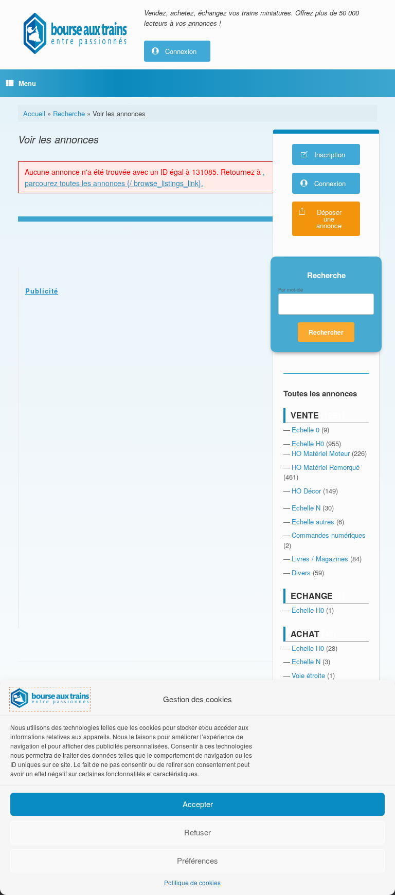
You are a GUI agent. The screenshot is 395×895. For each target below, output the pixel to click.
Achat (305, 634)
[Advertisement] (147, 384)
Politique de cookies (192, 882)
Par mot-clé (290, 290)
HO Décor (306, 491)
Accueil (34, 113)
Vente (305, 415)
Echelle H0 (308, 443)
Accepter (198, 803)
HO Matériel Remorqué (326, 467)
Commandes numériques (329, 535)
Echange (312, 595)
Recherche (69, 113)
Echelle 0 (305, 429)
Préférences (197, 860)
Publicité (41, 291)
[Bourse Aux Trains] (74, 33)
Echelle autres (313, 521)
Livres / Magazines (320, 558)
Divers (301, 572)
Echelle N (306, 508)
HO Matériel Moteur (321, 453)
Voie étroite (308, 675)
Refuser (197, 832)
